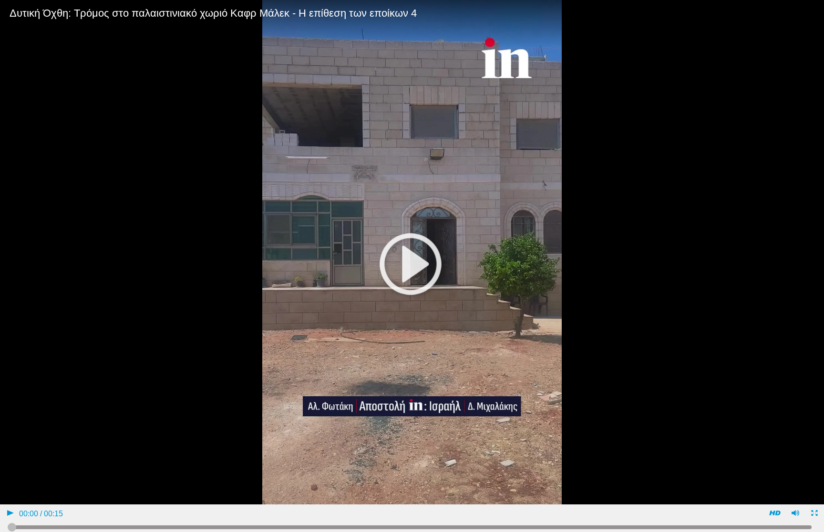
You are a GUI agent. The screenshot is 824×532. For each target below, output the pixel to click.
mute (795, 514)
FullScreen (814, 514)
